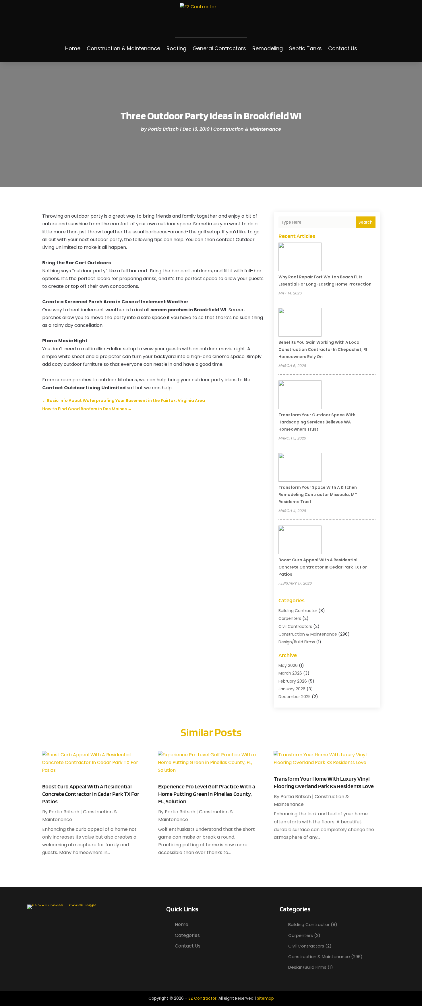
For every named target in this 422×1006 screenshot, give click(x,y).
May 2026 (288, 665)
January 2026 (291, 689)
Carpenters (289, 618)
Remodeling (267, 48)
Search (366, 222)
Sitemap (265, 998)
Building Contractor (297, 611)
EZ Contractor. (203, 998)
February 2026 (292, 681)
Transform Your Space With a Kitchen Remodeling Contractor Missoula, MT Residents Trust (317, 495)
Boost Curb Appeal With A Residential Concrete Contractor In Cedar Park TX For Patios (322, 567)
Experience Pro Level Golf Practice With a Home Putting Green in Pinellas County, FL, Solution (206, 794)
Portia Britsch (163, 129)
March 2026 (290, 673)
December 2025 (294, 697)
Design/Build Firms (296, 642)
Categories (187, 935)
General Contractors (219, 48)
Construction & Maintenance (123, 48)
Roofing (176, 48)
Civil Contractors (295, 626)
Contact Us (342, 48)
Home (72, 48)
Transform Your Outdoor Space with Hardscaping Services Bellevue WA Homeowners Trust (316, 422)
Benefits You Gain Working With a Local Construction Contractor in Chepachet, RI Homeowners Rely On (322, 349)
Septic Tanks (305, 48)
